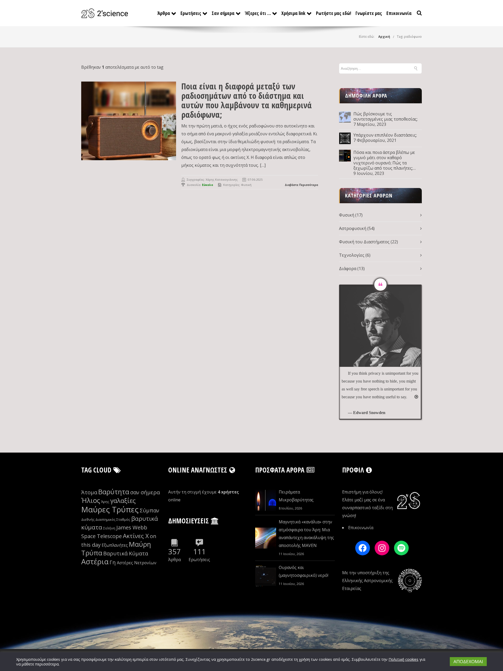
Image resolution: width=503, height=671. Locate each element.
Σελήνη (109, 528)
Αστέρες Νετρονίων (136, 563)
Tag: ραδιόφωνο (409, 36)
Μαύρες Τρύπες (110, 509)
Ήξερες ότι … (258, 13)
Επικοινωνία (399, 13)
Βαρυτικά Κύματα (125, 553)
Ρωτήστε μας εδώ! (333, 13)
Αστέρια (94, 561)
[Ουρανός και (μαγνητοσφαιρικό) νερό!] (265, 575)
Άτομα (89, 492)
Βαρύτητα (113, 491)
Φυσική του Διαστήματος (364, 242)
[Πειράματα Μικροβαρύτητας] (265, 500)
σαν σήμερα (145, 492)
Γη (113, 562)
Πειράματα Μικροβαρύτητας (296, 496)
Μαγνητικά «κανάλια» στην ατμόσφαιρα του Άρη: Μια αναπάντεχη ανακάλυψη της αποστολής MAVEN (306, 533)
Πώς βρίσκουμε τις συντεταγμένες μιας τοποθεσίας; (385, 116)
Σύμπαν (149, 510)
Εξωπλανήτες (115, 545)
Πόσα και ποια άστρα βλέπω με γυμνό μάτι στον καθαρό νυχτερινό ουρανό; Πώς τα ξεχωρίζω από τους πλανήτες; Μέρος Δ (384, 160)
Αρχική (384, 36)
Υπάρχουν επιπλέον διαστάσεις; (385, 135)
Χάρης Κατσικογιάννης (222, 179)
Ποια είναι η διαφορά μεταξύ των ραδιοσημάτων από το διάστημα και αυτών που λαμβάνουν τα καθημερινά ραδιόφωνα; (246, 100)
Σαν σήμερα (223, 13)
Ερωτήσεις (191, 13)
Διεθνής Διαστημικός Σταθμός (105, 519)
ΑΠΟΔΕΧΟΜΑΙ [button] (468, 661)
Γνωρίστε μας (369, 13)
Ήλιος (90, 500)
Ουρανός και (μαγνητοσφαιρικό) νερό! (303, 571)
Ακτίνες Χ (136, 536)
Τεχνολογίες (351, 255)
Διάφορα (347, 268)
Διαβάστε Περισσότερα (301, 185)
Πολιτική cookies (403, 659)
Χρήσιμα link (293, 13)
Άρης (105, 501)
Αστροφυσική (352, 228)
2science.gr (260, 659)
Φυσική (246, 185)
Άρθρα (163, 13)
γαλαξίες (123, 500)
